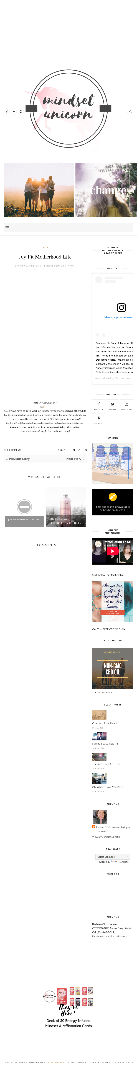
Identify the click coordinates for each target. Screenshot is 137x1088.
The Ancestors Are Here (106, 764)
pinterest (98, 423)
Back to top (123, 1062)
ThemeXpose (36, 1062)
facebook (98, 409)
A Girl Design (55, 1062)
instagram (126, 409)
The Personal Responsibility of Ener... (65, 520)
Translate (123, 861)
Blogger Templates (97, 1062)
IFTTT (45, 247)
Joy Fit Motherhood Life (23, 519)
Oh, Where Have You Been (107, 787)
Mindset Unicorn (124, 378)
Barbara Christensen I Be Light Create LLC (113, 829)
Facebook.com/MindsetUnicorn (109, 936)
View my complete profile (106, 836)
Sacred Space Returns (105, 743)
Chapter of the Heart (104, 723)
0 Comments (14, 450)
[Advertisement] (68, 30)
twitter (112, 409)
